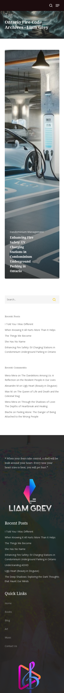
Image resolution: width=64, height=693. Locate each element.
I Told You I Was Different (19, 324)
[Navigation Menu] (57, 5)
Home (8, 603)
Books (8, 611)
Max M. (9, 391)
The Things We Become (18, 335)
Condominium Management (27, 231)
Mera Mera (11, 375)
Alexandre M (12, 385)
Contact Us (11, 646)
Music (8, 637)
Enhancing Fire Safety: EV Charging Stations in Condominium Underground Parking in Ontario (30, 349)
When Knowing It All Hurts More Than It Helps (30, 330)
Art (6, 629)
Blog (7, 620)
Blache (8, 412)
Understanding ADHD (17, 565)
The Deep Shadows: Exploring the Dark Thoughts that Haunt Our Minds (32, 579)
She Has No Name (15, 341)
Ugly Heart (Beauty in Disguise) (40, 385)
